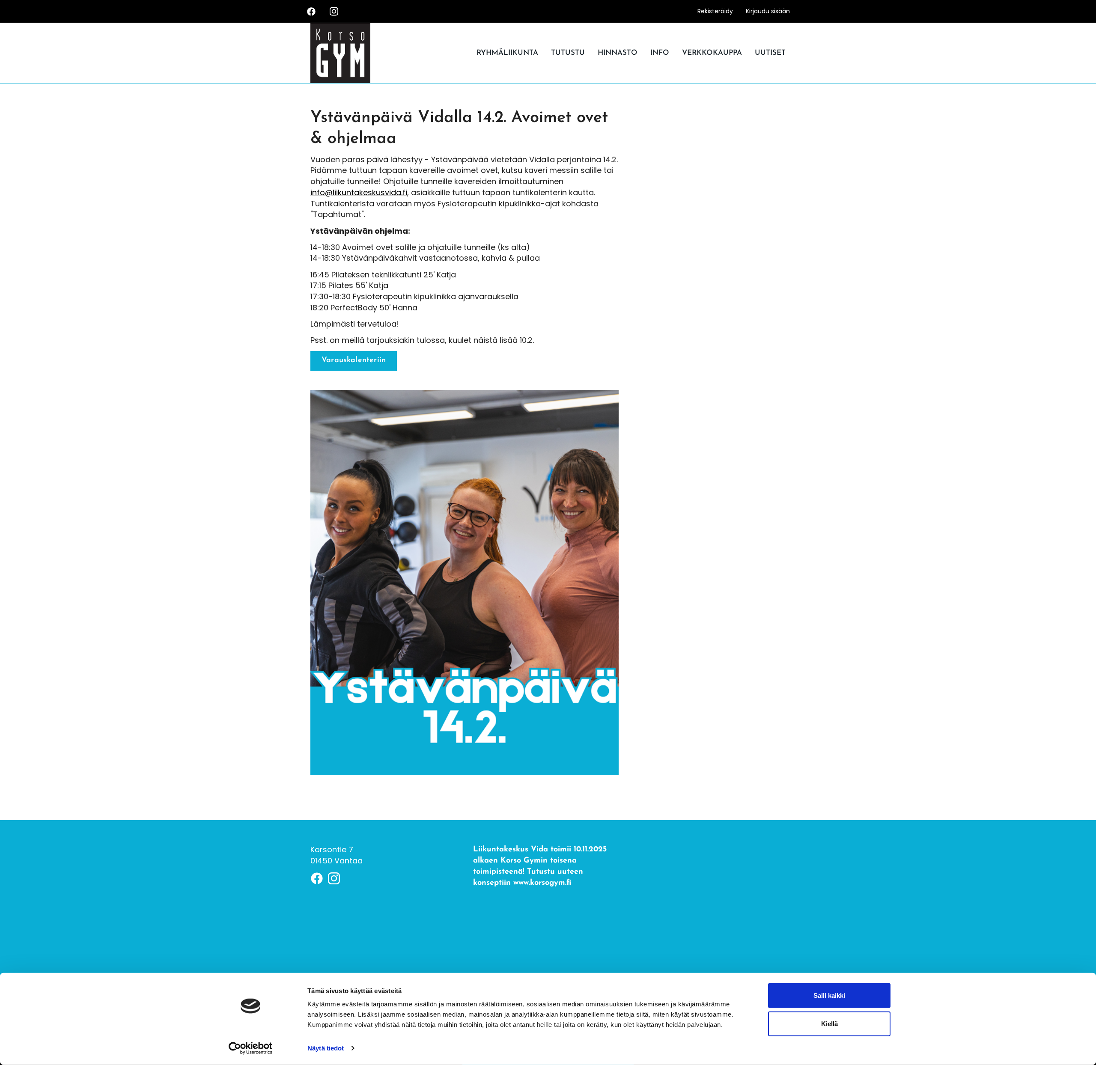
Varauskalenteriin (354, 360)
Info (659, 53)
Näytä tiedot (325, 1048)
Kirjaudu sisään (768, 11)
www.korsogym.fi (542, 883)
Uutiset (770, 53)
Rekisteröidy (715, 11)
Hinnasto (617, 53)
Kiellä (829, 1023)
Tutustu (568, 53)
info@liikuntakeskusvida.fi (358, 192)
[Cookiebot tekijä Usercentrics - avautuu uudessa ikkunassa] (250, 1048)
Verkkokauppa (712, 53)
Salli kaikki (829, 995)
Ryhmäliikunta (507, 53)
